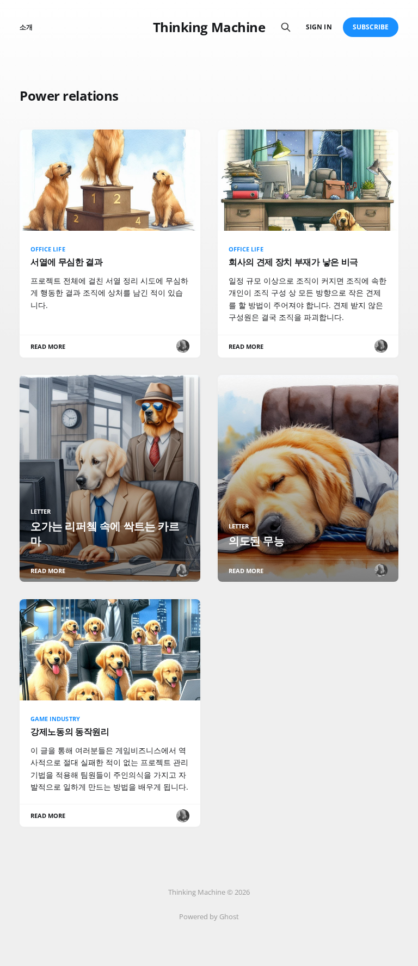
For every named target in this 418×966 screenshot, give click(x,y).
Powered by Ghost (209, 916)
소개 (26, 27)
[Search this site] (286, 27)
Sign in (318, 27)
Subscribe (371, 27)
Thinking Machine (209, 27)
